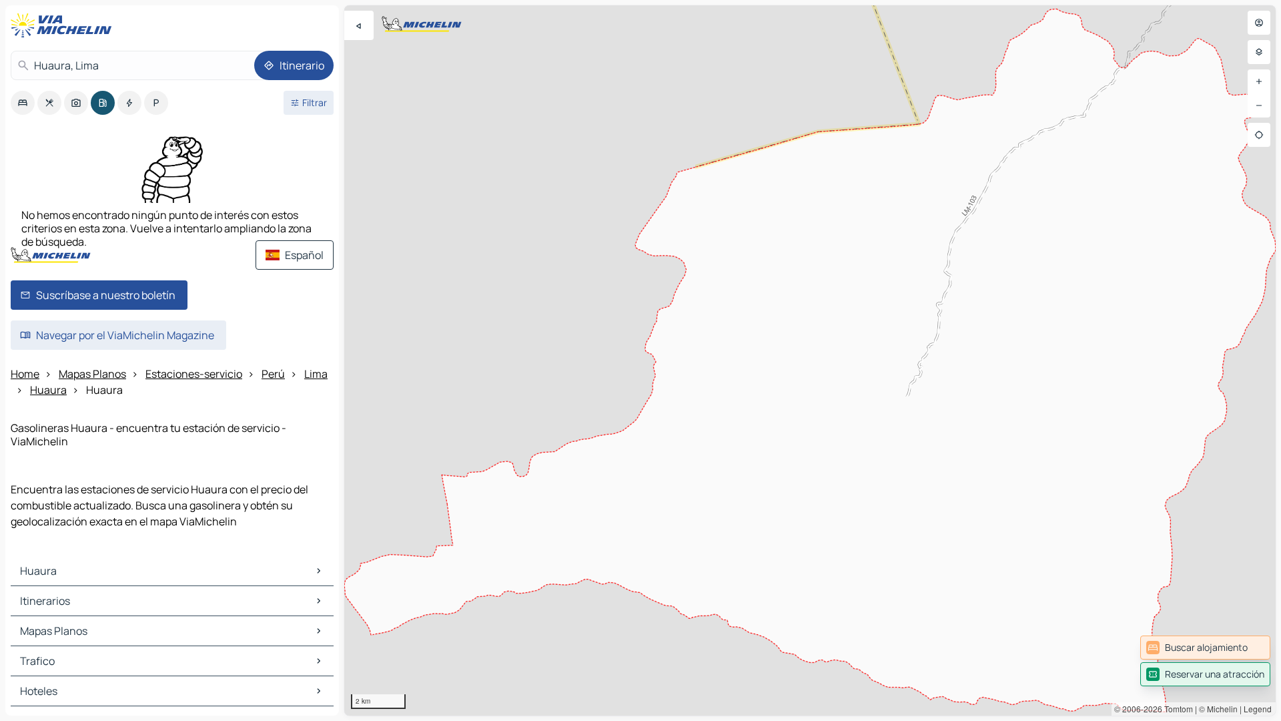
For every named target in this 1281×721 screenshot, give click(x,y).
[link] (1205, 648)
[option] (23, 103)
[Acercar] (1259, 81)
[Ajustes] (1259, 52)
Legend (1258, 708)
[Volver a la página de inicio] (64, 25)
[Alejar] (1259, 105)
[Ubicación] (1259, 135)
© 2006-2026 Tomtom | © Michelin (1176, 708)
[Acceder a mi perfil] (1259, 23)
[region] (810, 360)
